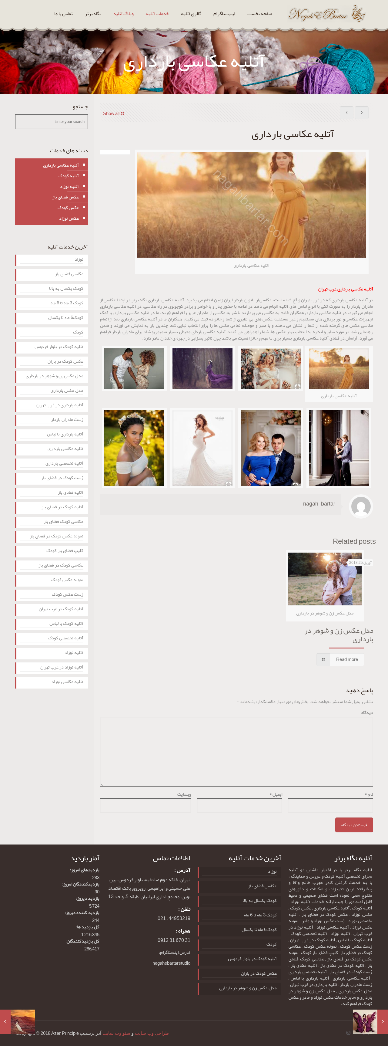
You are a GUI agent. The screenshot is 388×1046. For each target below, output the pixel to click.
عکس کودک (68, 207)
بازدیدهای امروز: (84, 870)
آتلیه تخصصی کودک (65, 638)
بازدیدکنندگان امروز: (80, 884)
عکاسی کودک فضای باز (63, 522)
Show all (111, 113)
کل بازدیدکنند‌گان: (82, 941)
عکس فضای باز (65, 196)
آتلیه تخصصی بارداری (64, 464)
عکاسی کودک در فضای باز (60, 566)
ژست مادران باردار (67, 420)
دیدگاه (367, 712)
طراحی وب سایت (152, 1033)
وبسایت (184, 794)
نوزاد (79, 260)
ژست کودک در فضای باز (62, 478)
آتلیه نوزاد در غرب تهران (61, 668)
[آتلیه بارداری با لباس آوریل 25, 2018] (5, 1022)
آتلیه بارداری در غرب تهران (59, 405)
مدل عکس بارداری (67, 391)
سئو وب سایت (116, 1033)
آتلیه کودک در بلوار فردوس (59, 347)
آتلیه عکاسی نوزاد (67, 682)
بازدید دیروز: (87, 898)
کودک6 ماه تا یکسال (65, 318)
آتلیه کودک (69, 175)
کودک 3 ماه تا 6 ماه (67, 303)
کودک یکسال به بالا (66, 289)
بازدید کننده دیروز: (82, 912)
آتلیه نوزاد (69, 186)
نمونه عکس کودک (67, 580)
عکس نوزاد (69, 218)
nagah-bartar (319, 503)
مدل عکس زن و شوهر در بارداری (338, 634)
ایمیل (275, 794)
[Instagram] (348, 1033)
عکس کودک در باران (65, 362)
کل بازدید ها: (87, 927)
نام (369, 794)
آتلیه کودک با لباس (66, 624)
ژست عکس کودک (67, 595)
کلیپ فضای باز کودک (64, 551)
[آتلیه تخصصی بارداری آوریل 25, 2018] (382, 1022)
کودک (78, 333)
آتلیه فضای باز (70, 493)
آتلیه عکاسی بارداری (61, 165)
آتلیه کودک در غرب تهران (61, 609)
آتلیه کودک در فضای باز (62, 507)
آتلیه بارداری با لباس (65, 434)
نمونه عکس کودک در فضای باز (56, 536)
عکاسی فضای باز (69, 274)
